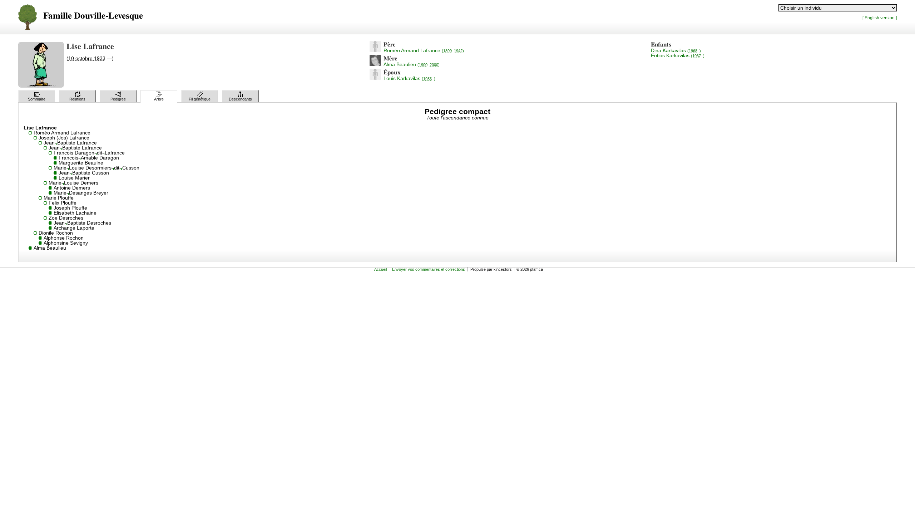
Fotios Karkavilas (677, 55)
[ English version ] (879, 17)
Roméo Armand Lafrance (424, 50)
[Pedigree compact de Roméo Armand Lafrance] (375, 50)
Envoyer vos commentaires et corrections (428, 269)
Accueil (380, 269)
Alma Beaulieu (412, 64)
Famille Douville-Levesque (93, 15)
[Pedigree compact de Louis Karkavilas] (375, 78)
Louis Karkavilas (409, 78)
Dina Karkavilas (676, 50)
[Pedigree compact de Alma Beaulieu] (375, 64)
